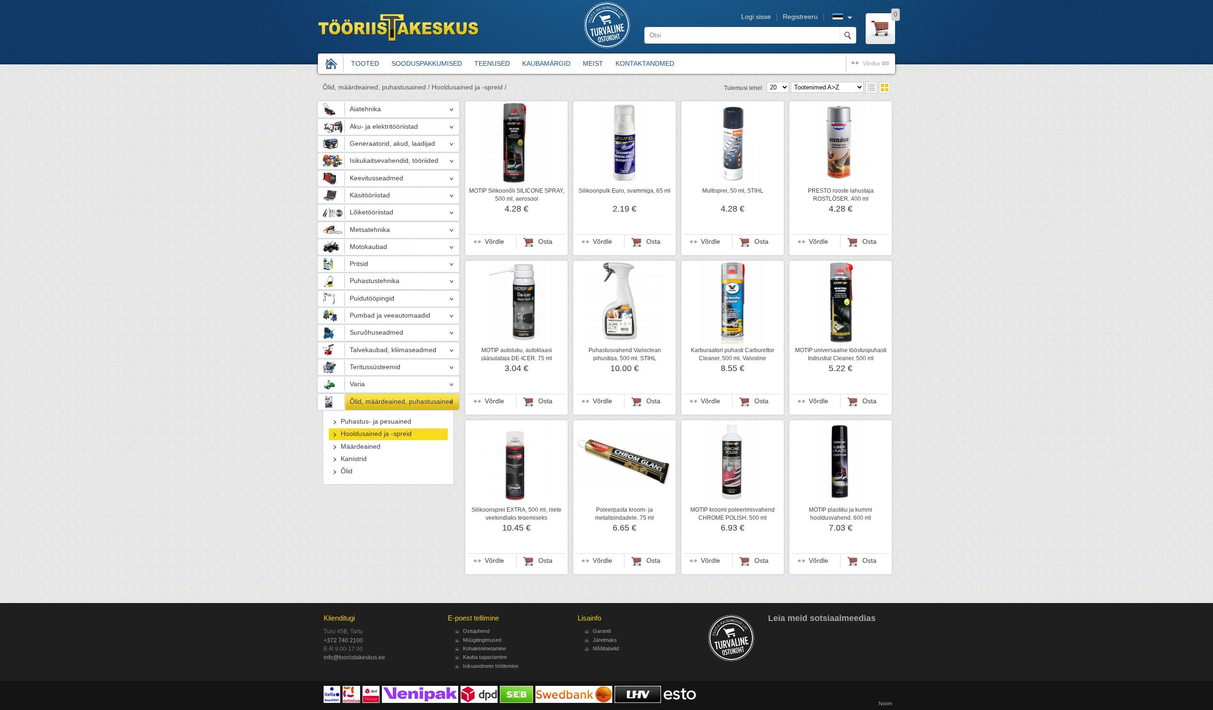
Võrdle (494, 241)
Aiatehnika (365, 109)
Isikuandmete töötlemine (490, 666)
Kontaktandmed (645, 63)
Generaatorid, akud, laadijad (392, 143)
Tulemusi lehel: (743, 88)
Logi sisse (756, 16)
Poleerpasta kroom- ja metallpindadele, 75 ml (624, 513)
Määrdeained (360, 446)
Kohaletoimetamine (484, 648)
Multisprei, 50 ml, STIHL (732, 191)
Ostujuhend (476, 631)
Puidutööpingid (372, 298)
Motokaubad (368, 246)
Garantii (602, 631)
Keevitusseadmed (376, 178)
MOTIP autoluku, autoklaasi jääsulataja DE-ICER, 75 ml (516, 354)
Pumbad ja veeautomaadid (390, 315)
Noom (885, 703)
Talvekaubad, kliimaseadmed (393, 350)
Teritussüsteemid (375, 367)
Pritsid (359, 263)
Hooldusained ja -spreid (376, 433)
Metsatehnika (370, 229)
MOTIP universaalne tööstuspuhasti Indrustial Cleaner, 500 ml (841, 354)
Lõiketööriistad (371, 212)
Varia (357, 384)
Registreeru (800, 16)
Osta (545, 241)
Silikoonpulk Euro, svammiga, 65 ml (624, 191)
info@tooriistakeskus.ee (354, 657)
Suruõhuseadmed (376, 332)
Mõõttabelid (606, 648)
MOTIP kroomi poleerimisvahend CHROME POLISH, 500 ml (732, 513)
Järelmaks (605, 640)
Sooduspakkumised (426, 63)
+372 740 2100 (343, 640)
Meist (593, 63)
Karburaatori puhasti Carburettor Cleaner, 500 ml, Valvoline (732, 354)
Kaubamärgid (546, 63)
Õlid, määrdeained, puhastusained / (376, 87)
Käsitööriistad (370, 195)
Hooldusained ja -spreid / (469, 87)
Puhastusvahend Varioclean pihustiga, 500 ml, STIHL (624, 354)
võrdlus (876, 63)
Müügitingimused (482, 640)
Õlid (347, 471)
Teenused (492, 63)
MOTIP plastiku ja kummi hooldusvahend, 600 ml (840, 513)
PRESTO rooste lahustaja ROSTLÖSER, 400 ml (841, 194)
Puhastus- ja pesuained (376, 421)
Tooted (365, 63)
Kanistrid (354, 458)
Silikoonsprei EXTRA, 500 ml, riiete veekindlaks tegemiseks (516, 513)
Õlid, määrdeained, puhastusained (401, 401)
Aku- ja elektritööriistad (384, 126)
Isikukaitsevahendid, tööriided (394, 160)
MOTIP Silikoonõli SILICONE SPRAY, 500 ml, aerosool (516, 194)
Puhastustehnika (374, 280)
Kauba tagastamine (485, 657)
